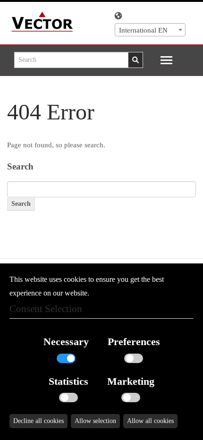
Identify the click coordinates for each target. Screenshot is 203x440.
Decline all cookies (38, 420)
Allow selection (95, 420)
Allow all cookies (150, 420)
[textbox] (150, 30)
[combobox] (150, 29)
